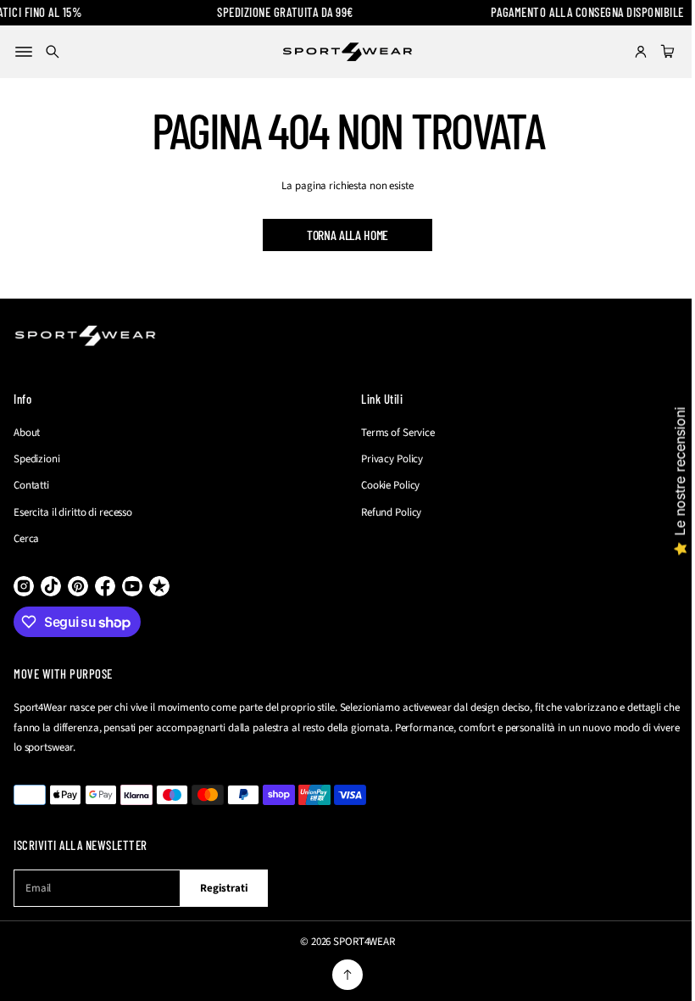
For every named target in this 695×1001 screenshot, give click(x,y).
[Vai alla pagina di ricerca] (52, 51)
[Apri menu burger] (24, 52)
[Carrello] (655, 51)
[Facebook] (105, 586)
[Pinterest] (78, 586)
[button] (52, 51)
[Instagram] (24, 586)
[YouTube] (132, 586)
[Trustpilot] (159, 586)
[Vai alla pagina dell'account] (628, 51)
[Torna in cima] (341, 974)
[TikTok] (51, 586)
